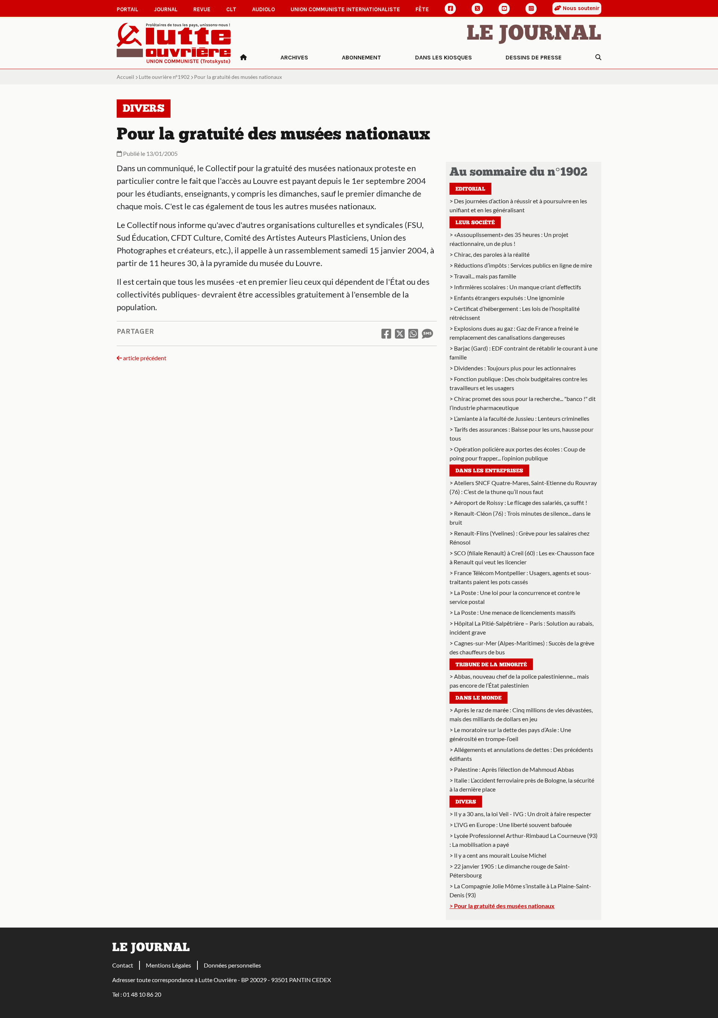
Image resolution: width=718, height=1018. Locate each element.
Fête (422, 9)
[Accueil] (243, 57)
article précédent (144, 357)
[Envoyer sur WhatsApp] (413, 333)
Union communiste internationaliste (345, 9)
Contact (122, 965)
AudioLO (263, 9)
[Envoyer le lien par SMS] (427, 333)
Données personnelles (232, 965)
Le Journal (534, 34)
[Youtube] (504, 8)
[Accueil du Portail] (174, 42)
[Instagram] (531, 8)
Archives (294, 57)
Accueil (125, 77)
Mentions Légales (168, 965)
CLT (231, 9)
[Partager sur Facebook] (386, 333)
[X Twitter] (477, 8)
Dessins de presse (534, 57)
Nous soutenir (580, 8)
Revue (202, 9)
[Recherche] (598, 57)
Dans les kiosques (443, 57)
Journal (166, 9)
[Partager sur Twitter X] (400, 333)
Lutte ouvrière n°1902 (164, 77)
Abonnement (361, 57)
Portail (127, 9)
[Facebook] (450, 8)
